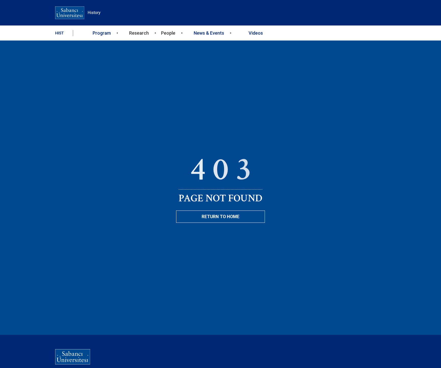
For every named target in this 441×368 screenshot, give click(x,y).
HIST (59, 33)
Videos (256, 33)
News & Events (209, 33)
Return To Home (220, 216)
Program (102, 33)
